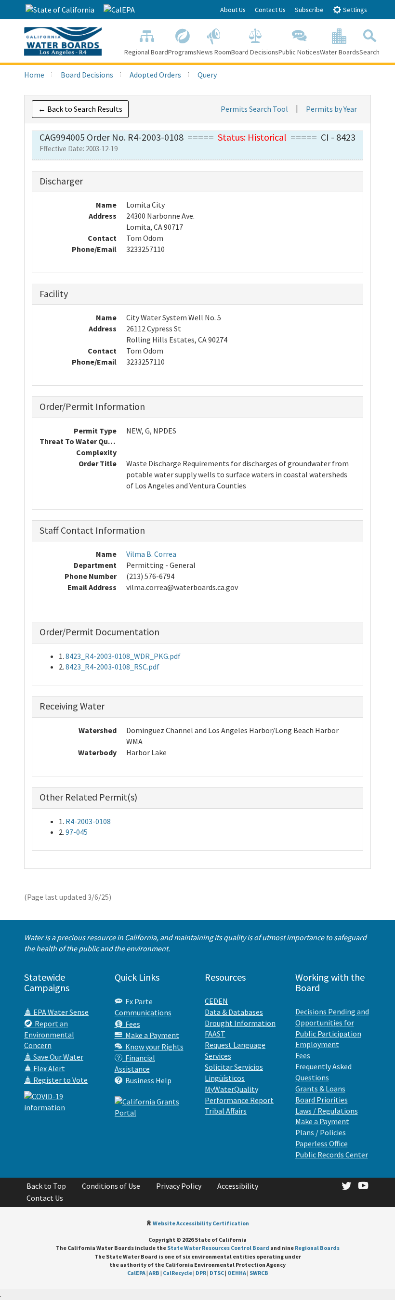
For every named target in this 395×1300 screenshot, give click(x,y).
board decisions (87, 74)
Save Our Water (57, 1057)
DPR (201, 1272)
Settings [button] (354, 9)
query (207, 74)
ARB (154, 1272)
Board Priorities (321, 1099)
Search (369, 52)
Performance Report (239, 1100)
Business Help (146, 1080)
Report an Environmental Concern (49, 1035)
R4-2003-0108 (88, 821)
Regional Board (146, 52)
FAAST (215, 1033)
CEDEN (216, 1001)
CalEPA (136, 1272)
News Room (214, 52)
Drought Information (240, 1023)
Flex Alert (48, 1068)
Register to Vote (60, 1080)
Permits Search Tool (254, 109)
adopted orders (155, 74)
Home (34, 74)
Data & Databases (234, 1012)
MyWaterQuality (231, 1089)
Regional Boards (317, 1247)
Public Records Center (331, 1154)
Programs (182, 52)
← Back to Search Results (80, 109)
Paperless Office (321, 1143)
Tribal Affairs (226, 1111)
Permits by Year (331, 109)
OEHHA (236, 1272)
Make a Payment (150, 1035)
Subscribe (309, 9)
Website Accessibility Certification (201, 1223)
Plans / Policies (320, 1132)
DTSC (217, 1272)
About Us (233, 9)
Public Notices (299, 52)
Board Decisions (254, 52)
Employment (317, 1044)
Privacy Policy (178, 1186)
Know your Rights (153, 1046)
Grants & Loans (320, 1088)
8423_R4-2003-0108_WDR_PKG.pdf (123, 656)
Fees (131, 1024)
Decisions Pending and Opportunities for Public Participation (332, 1022)
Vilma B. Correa (151, 554)
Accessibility (237, 1186)
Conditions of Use (111, 1186)
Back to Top (46, 1186)
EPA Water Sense (60, 1012)
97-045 (77, 832)
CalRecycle (177, 1272)
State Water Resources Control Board (218, 1247)
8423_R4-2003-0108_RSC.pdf (112, 666)
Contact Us (270, 9)
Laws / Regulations (326, 1111)
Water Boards (339, 52)
